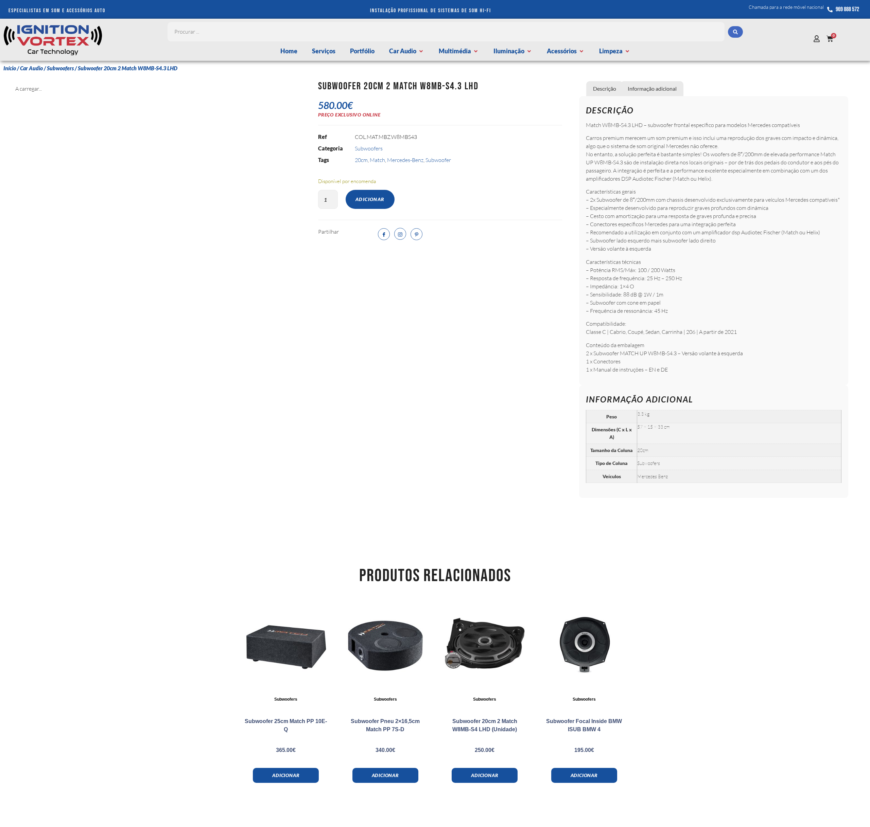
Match (377, 160)
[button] (407, 51)
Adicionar (370, 199)
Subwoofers (60, 68)
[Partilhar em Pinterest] (416, 234)
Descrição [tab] (604, 88)
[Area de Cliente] (818, 38)
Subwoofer (438, 160)
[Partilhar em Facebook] (383, 234)
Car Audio (31, 68)
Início (9, 68)
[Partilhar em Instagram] (400, 233)
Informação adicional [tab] (652, 88)
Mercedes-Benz (405, 160)
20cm (361, 160)
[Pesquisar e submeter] (735, 32)
